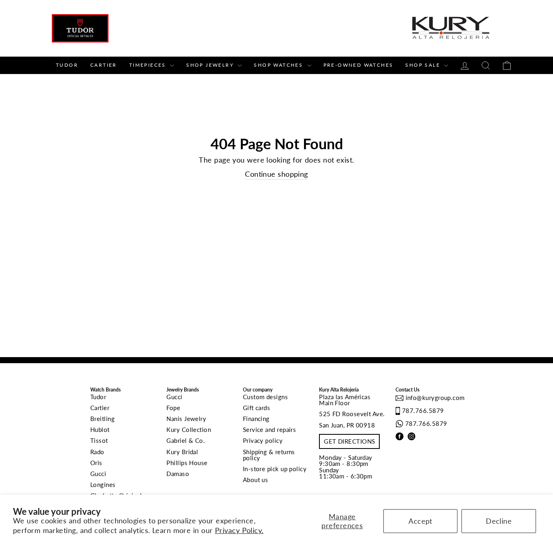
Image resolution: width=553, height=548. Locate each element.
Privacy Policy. (239, 530)
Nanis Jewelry (186, 418)
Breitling (102, 418)
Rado (97, 451)
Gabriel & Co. (185, 440)
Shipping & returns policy (269, 454)
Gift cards (256, 407)
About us (255, 479)
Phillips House (186, 462)
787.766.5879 (423, 410)
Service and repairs (269, 429)
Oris (96, 462)
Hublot (100, 429)
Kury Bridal (182, 451)
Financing (256, 418)
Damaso (177, 473)
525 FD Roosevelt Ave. (352, 413)
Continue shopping (276, 173)
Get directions (349, 441)
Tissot (99, 440)
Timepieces (148, 65)
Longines (103, 484)
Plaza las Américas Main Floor (344, 399)
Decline (499, 520)
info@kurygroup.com (434, 397)
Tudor (67, 65)
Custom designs (265, 396)
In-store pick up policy (274, 468)
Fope (173, 407)
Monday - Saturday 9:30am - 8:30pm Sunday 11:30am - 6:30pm (345, 467)
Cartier (103, 65)
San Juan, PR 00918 (347, 425)
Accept (420, 520)
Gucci (98, 473)
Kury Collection (188, 429)
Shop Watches (279, 65)
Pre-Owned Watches (358, 65)
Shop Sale (423, 65)
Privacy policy (263, 440)
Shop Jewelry (211, 65)
